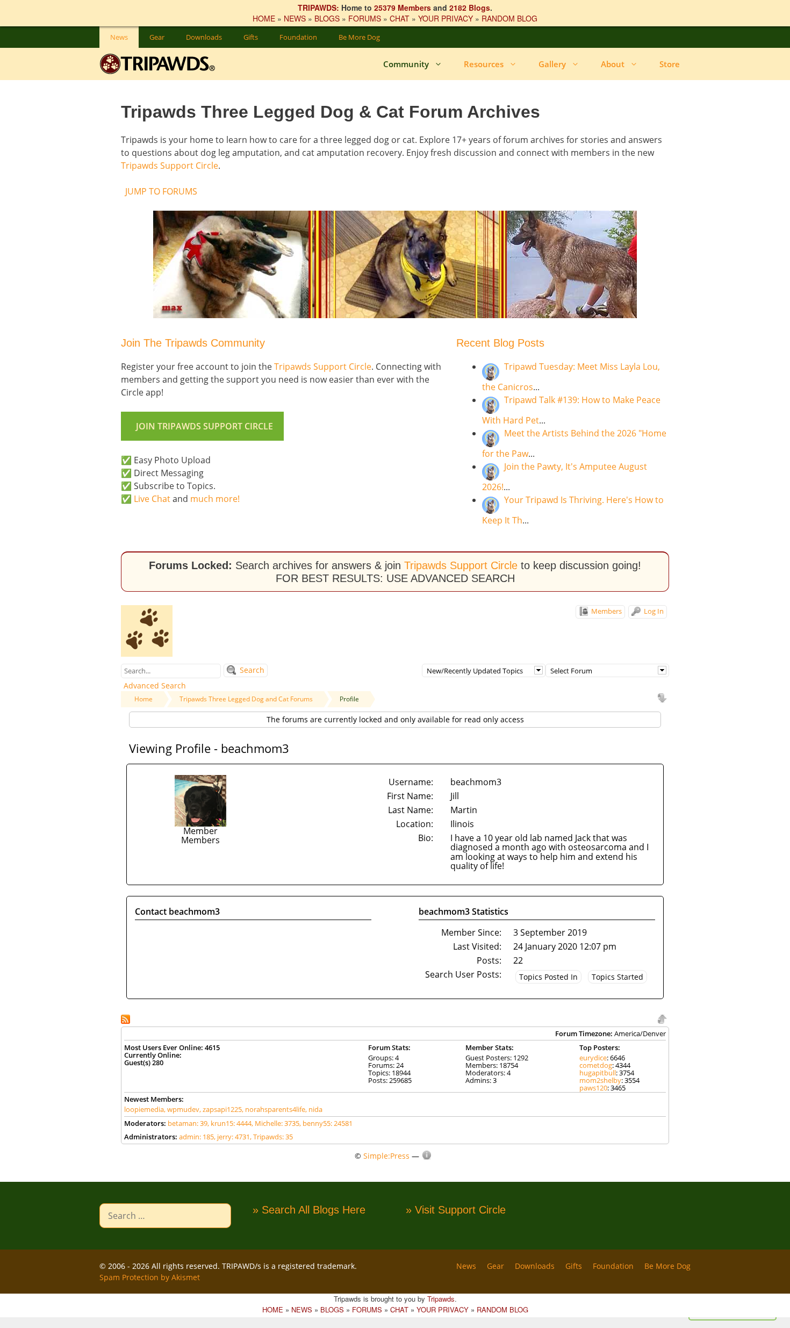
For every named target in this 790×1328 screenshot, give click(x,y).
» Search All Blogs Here (309, 1210)
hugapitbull (597, 1073)
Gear (156, 37)
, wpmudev (181, 1109)
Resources (484, 64)
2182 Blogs (469, 7)
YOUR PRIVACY (445, 18)
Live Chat (152, 499)
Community (406, 64)
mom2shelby (600, 1080)
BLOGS (327, 18)
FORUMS (364, 18)
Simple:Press (386, 1156)
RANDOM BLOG (509, 18)
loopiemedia (144, 1109)
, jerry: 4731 (232, 1137)
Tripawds (441, 1299)
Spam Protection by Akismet (149, 1277)
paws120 (593, 1088)
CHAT (400, 18)
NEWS (295, 18)
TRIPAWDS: (318, 7)
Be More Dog (359, 37)
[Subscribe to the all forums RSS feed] (126, 1018)
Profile (349, 699)
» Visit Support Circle (456, 1210)
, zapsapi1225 (220, 1109)
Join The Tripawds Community (193, 343)
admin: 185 (196, 1137)
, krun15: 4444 (229, 1123)
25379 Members (402, 7)
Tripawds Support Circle (169, 165)
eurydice (593, 1058)
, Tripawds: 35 (271, 1137)
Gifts (250, 37)
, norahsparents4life (273, 1109)
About (612, 64)
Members (606, 611)
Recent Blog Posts (500, 343)
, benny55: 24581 (326, 1123)
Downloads (204, 37)
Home (143, 699)
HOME (264, 18)
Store (669, 64)
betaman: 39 (187, 1123)
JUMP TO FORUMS (161, 191)
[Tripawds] (159, 64)
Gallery (552, 64)
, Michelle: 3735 (275, 1123)
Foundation (298, 37)
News (119, 37)
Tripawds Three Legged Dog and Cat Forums (246, 699)
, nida (313, 1109)
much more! (215, 499)
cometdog (595, 1065)
